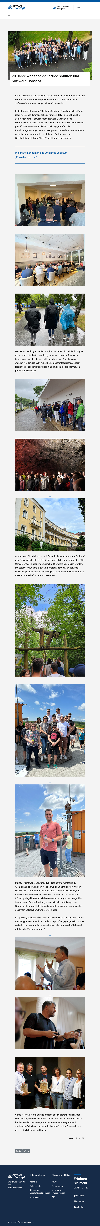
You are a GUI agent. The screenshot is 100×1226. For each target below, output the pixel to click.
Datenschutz (35, 1186)
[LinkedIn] (83, 1138)
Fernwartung (57, 1186)
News (54, 1182)
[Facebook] (76, 1138)
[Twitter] (79, 1138)
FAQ (53, 1197)
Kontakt (33, 1182)
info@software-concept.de (63, 7)
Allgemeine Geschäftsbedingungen (39, 1191)
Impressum (35, 1197)
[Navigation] (9, 16)
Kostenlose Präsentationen (58, 1191)
